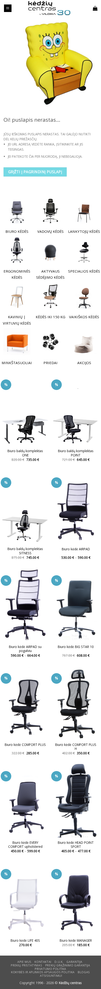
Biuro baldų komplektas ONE (25, 453)
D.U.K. (58, 962)
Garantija (74, 962)
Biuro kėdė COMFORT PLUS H (75, 747)
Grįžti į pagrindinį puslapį (35, 171)
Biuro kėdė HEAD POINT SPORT (76, 844)
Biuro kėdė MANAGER (76, 940)
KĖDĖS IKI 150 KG (50, 316)
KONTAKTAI (43, 962)
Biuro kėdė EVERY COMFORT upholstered (25, 844)
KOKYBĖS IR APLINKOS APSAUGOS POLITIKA (43, 972)
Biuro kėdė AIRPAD (76, 549)
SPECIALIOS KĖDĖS (84, 271)
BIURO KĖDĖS (16, 231)
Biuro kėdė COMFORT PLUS (25, 745)
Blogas (84, 972)
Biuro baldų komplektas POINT (75, 453)
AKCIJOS (84, 362)
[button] (8, 8)
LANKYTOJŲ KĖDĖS (84, 231)
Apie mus (24, 962)
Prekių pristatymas (26, 965)
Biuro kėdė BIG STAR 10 (76, 647)
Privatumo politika (50, 969)
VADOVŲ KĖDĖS (50, 231)
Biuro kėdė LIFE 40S (25, 940)
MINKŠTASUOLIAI (17, 362)
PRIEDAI (50, 362)
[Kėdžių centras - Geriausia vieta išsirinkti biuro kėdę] (49, 8)
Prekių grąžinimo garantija (67, 965)
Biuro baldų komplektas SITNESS (25, 551)
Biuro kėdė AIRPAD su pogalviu (25, 649)
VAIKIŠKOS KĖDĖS (84, 316)
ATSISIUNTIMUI (51, 976)
